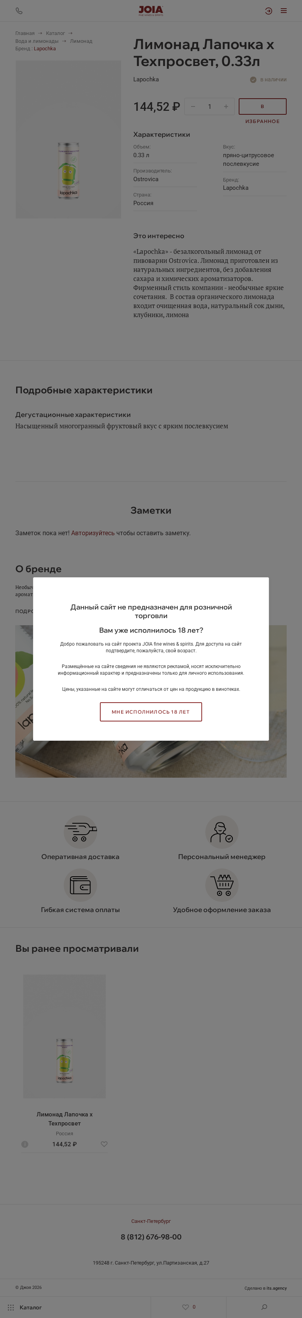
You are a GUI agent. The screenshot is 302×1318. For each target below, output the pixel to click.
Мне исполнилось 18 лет (151, 712)
